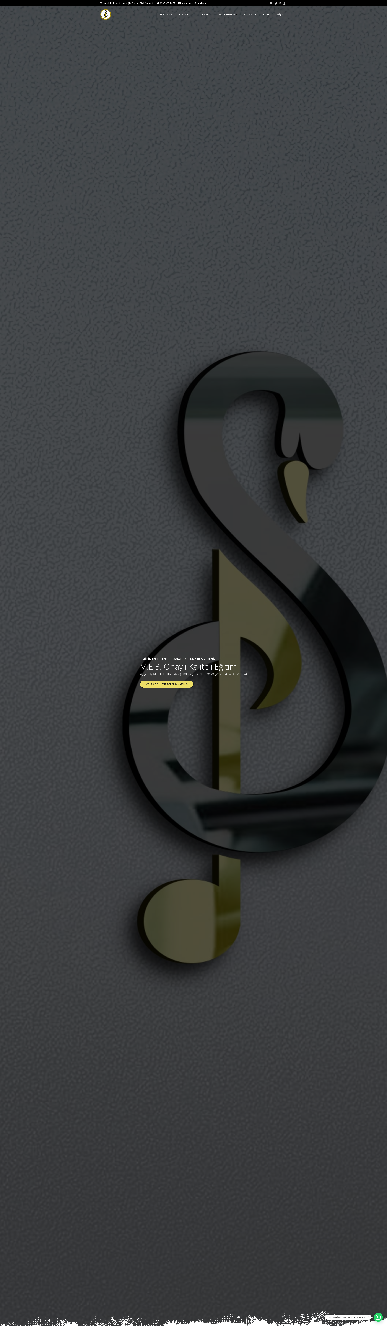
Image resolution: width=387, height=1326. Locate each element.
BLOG (266, 14)
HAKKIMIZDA (166, 14)
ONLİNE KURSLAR (226, 14)
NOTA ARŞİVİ (250, 14)
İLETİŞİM (279, 14)
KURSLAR (204, 14)
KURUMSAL (185, 14)
